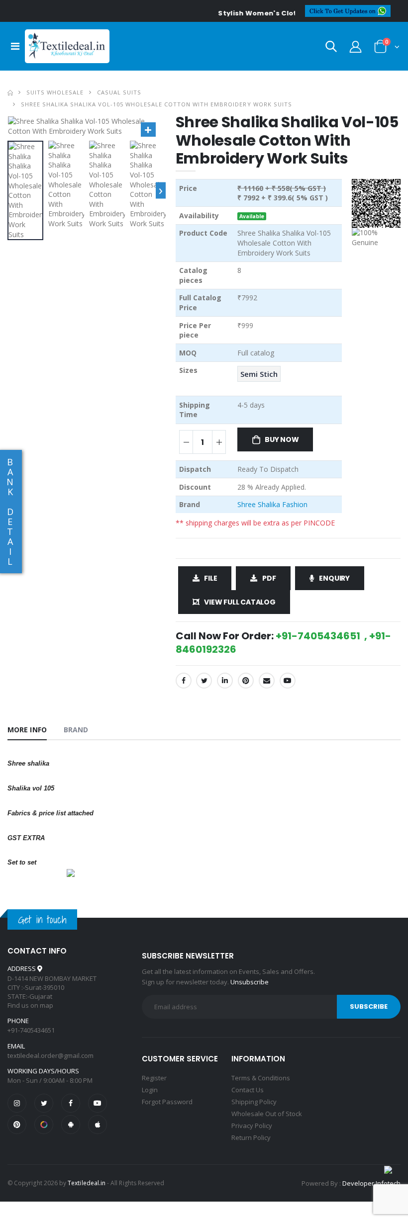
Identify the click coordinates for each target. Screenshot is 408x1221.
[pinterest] (16, 1124)
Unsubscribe (249, 981)
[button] (331, 48)
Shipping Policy (254, 1101)
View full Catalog (239, 602)
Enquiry (334, 578)
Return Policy (251, 1137)
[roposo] (43, 1124)
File (210, 578)
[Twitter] (204, 681)
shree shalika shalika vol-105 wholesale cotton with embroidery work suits (156, 104)
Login (150, 1089)
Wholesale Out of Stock (266, 1113)
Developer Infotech (371, 1183)
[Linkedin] (225, 681)
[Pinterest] (246, 681)
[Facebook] (184, 681)
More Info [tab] (27, 729)
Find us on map (30, 1005)
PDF (269, 578)
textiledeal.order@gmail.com (50, 1055)
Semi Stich (259, 374)
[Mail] (267, 681)
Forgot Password (167, 1101)
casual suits (119, 92)
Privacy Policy (251, 1125)
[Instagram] (16, 1103)
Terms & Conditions (260, 1077)
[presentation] (161, 190)
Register (154, 1077)
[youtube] (288, 681)
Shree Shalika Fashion (272, 504)
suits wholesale (55, 92)
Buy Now (282, 439)
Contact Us (247, 1089)
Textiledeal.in (86, 1183)
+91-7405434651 (31, 1030)
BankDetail (9, 511)
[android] (70, 1124)
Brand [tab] (76, 729)
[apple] (97, 1124)
